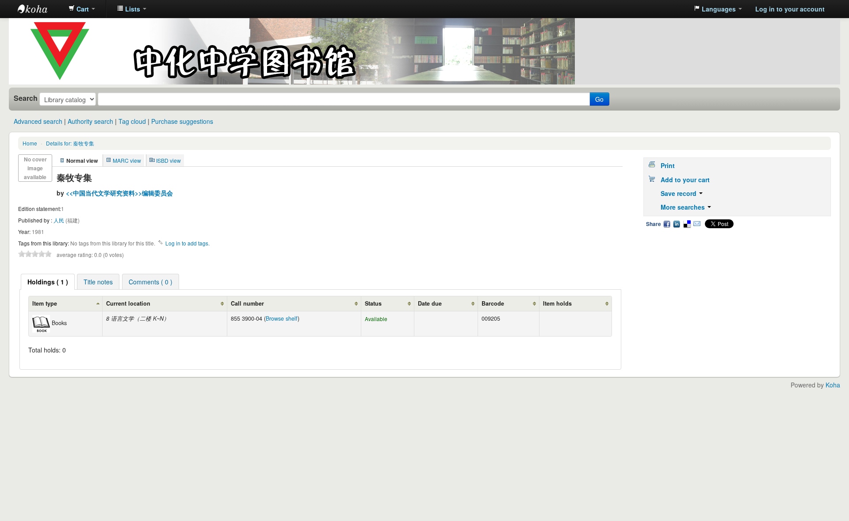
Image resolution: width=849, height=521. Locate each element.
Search (26, 98)
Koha (833, 384)
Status (373, 303)
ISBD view (168, 160)
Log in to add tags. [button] (187, 243)
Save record (679, 193)
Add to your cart (685, 179)
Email (696, 223)
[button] (82, 9)
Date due (430, 303)
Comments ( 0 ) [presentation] (150, 281)
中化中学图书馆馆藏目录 (40, 9)
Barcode (493, 303)
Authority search (90, 121)
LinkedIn (676, 223)
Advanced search (38, 121)
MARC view (127, 160)
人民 (59, 220)
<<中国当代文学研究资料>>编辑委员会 (119, 192)
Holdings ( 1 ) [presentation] (47, 281)
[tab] (48, 282)
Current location (128, 303)
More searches (684, 207)
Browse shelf (282, 318)
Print (668, 165)
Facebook (666, 223)
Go (599, 99)
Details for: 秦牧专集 (70, 143)
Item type (44, 303)
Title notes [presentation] (98, 281)
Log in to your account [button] (790, 8)
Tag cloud (132, 121)
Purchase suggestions (182, 121)
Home (30, 143)
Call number (247, 303)
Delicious (686, 223)
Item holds (557, 303)
